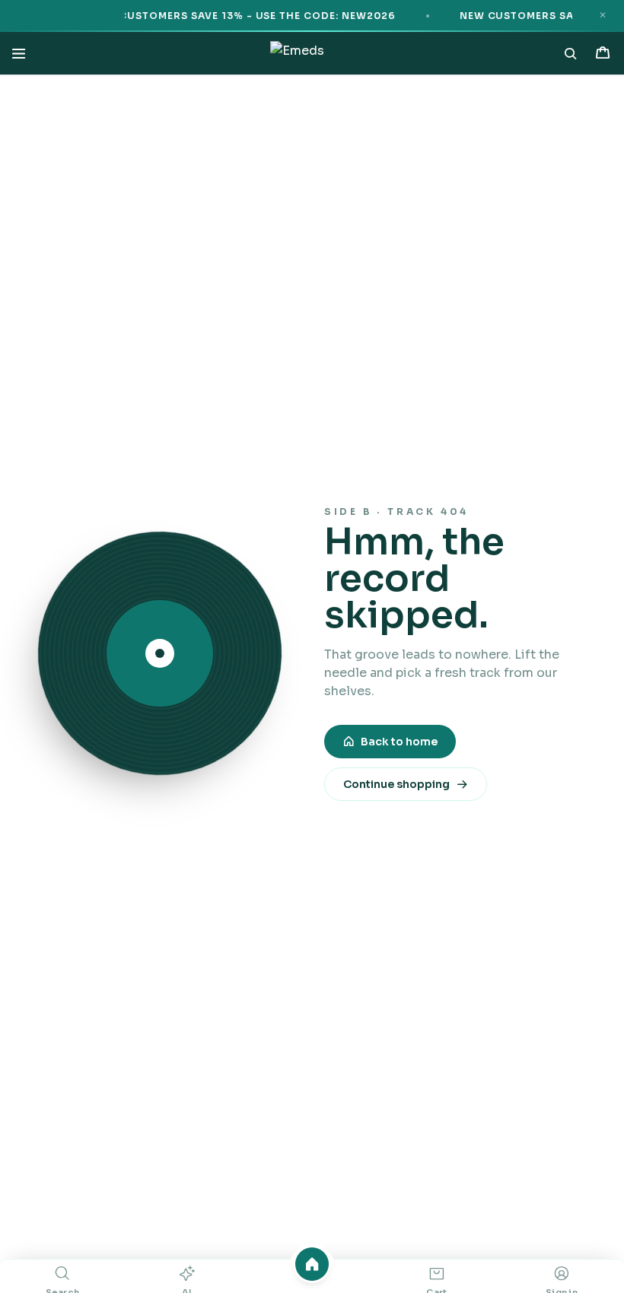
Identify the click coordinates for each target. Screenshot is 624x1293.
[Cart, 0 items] (602, 53)
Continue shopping (396, 784)
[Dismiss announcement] (603, 15)
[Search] (570, 53)
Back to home (399, 741)
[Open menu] (18, 53)
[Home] (312, 1264)
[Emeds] (297, 53)
